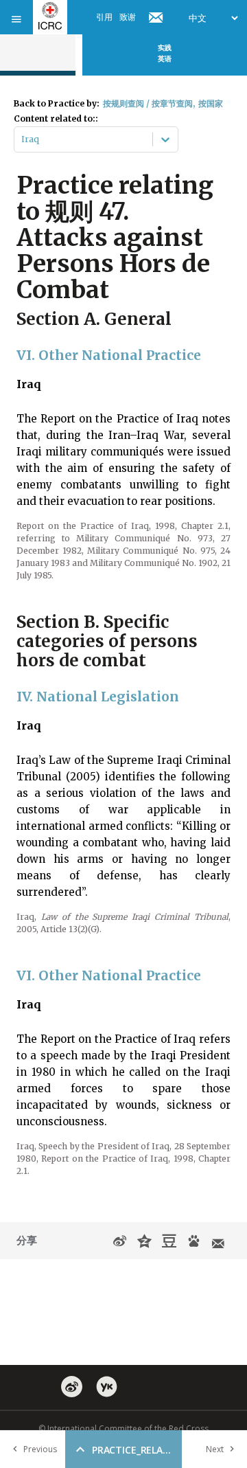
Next (215, 1449)
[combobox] (22, 139)
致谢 (127, 17)
